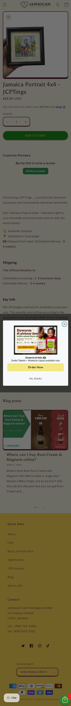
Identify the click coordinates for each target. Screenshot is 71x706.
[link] (35, 340)
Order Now (35, 367)
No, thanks (35, 378)
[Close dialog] (64, 324)
